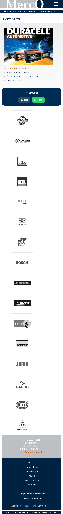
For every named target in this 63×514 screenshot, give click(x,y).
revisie (32, 476)
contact (32, 485)
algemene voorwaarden (33, 493)
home (31, 463)
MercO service (32, 480)
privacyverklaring (33, 498)
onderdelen (32, 467)
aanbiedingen (32, 471)
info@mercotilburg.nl (31, 452)
